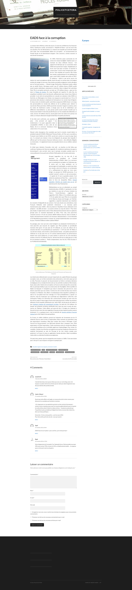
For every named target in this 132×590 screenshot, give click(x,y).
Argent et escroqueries (42, 346)
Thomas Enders (60, 352)
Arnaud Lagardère (35, 349)
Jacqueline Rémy (35, 352)
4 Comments (52, 41)
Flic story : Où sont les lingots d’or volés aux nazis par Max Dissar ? (91, 132)
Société (55, 346)
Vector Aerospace (70, 352)
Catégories (84, 207)
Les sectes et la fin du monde (70, 358)
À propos (32, 26)
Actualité (35, 346)
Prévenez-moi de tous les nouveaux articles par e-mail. (46, 520)
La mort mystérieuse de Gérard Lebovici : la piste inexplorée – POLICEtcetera (90, 153)
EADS (43, 349)
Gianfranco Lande (63, 349)
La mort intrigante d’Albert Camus (90, 108)
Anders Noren (94, 582)
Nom (32, 490)
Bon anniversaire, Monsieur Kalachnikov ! (40, 358)
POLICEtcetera (66, 10)
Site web (32, 505)
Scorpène (52, 352)
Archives (84, 194)
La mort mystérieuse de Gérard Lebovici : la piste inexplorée (91, 161)
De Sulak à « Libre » (86, 124)
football (85, 170)
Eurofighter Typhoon (52, 349)
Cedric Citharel (39, 394)
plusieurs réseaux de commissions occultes (46, 304)
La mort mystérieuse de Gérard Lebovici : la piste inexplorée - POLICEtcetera (90, 146)
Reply (36, 388)
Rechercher (84, 179)
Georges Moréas (87, 159)
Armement (50, 346)
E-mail (32, 497)
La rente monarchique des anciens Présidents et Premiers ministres (90, 120)
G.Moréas (45, 41)
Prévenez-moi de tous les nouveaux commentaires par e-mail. (48, 517)
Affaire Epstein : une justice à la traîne (91, 101)
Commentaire (34, 474)
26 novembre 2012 (35, 41)
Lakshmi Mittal (44, 352)
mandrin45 (38, 377)
